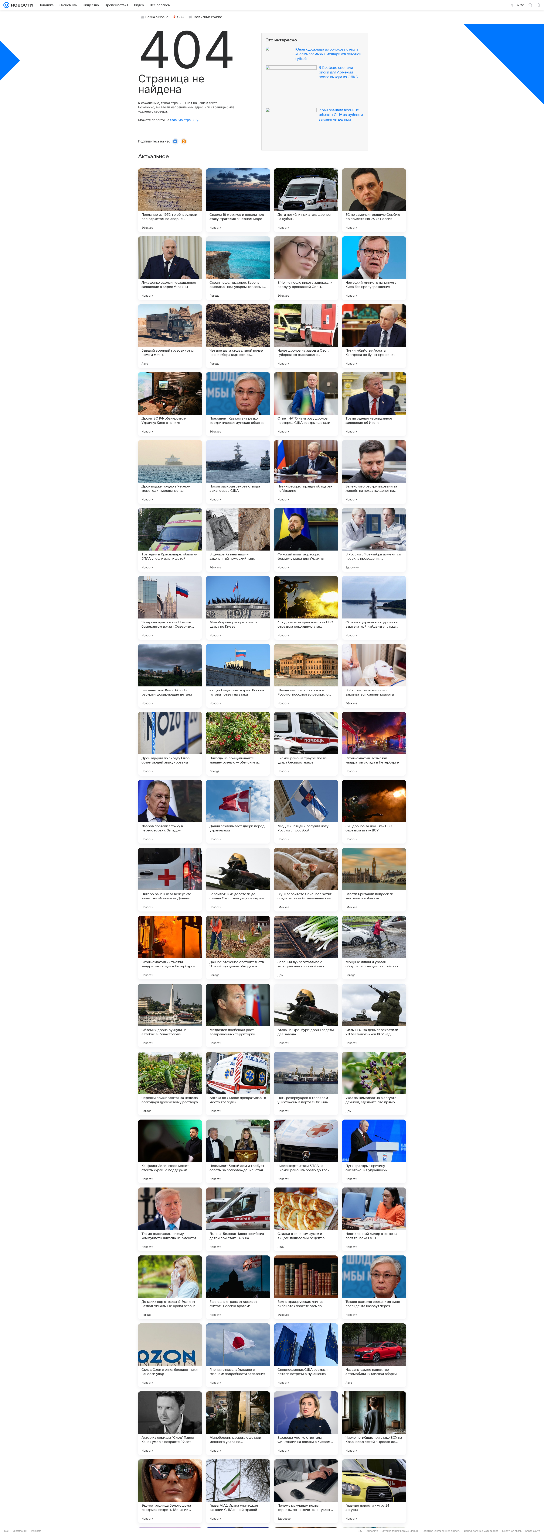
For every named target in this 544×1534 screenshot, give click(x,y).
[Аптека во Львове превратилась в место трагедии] (238, 1083)
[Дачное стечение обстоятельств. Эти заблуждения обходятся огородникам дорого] (238, 947)
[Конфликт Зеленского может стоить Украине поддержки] (170, 1151)
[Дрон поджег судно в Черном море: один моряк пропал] (170, 472)
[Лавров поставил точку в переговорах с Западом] (170, 812)
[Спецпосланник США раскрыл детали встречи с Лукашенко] (306, 1355)
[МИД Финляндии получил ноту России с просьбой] (306, 812)
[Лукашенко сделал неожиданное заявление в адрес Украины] (170, 268)
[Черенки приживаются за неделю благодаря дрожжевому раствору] (170, 1083)
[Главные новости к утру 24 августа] (374, 1491)
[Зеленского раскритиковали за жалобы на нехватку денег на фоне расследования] (374, 472)
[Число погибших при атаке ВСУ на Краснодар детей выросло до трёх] (374, 1423)
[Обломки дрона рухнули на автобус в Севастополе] (170, 1015)
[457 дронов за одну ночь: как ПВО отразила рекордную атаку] (306, 608)
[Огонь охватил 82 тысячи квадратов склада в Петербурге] (374, 744)
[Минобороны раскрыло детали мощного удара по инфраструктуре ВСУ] (238, 1423)
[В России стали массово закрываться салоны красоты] (374, 676)
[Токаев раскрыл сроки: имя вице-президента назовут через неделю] (374, 1287)
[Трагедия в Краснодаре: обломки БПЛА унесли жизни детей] (170, 540)
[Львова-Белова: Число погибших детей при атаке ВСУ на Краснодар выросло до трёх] (238, 1219)
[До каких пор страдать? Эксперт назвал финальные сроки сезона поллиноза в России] (170, 1287)
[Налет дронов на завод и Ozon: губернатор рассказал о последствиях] (306, 336)
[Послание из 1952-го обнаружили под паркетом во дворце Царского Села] (170, 200)
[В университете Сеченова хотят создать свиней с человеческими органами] (306, 879)
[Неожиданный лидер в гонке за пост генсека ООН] (374, 1219)
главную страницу (184, 120)
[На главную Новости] (21, 5)
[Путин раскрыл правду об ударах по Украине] (306, 472)
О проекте (372, 1531)
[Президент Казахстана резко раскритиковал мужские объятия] (238, 404)
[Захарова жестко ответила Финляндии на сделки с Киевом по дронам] (306, 1423)
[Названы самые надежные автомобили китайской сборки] (374, 1355)
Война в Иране (156, 17)
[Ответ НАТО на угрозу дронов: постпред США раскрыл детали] (306, 404)
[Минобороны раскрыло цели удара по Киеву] (238, 608)
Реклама (36, 1531)
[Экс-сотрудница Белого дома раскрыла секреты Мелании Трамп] (170, 1491)
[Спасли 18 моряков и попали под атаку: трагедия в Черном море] (238, 200)
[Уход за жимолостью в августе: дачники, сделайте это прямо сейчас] (374, 1083)
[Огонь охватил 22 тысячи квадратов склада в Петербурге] (170, 947)
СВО (180, 17)
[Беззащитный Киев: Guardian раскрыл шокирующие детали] (170, 676)
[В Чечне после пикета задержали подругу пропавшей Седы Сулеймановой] (306, 268)
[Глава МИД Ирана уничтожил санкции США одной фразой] (238, 1491)
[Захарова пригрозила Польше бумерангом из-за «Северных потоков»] (170, 608)
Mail (6, 1531)
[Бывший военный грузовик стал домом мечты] (170, 336)
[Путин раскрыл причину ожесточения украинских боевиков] (374, 1151)
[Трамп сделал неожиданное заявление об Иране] (374, 404)
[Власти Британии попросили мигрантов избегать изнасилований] (374, 879)
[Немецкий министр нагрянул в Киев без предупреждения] (374, 268)
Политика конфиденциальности (441, 1531)
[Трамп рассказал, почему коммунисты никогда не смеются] (170, 1219)
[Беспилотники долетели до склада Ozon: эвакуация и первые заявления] (238, 879)
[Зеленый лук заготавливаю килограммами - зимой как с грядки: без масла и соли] (306, 947)
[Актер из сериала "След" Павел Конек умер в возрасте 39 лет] (170, 1423)
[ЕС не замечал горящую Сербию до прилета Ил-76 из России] (374, 200)
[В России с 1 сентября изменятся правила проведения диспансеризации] (374, 540)
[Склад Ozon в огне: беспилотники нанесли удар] (170, 1355)
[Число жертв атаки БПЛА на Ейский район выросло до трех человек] (306, 1151)
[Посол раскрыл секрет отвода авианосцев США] (238, 472)
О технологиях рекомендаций (400, 1531)
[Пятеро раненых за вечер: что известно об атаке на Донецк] (170, 879)
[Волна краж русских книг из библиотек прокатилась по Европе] (306, 1287)
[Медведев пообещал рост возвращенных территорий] (238, 1015)
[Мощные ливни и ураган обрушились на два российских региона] (374, 947)
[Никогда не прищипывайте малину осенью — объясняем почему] (238, 744)
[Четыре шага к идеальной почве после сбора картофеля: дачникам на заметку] (238, 336)
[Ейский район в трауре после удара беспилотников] (306, 744)
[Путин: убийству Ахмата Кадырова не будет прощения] (374, 336)
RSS (359, 1531)
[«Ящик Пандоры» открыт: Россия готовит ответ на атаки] (238, 676)
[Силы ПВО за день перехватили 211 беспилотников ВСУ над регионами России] (374, 1015)
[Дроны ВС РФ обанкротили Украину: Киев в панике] (170, 404)
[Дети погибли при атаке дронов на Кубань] (306, 200)
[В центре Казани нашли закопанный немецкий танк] (238, 540)
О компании (20, 1531)
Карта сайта (532, 1531)
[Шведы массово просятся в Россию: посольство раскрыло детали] (306, 676)
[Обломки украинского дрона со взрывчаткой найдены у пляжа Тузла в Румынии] (374, 608)
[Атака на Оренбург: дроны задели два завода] (306, 1015)
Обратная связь (511, 1531)
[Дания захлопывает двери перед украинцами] (238, 812)
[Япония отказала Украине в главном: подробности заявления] (238, 1355)
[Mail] (6, 5)
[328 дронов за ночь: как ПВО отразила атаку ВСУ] (374, 812)
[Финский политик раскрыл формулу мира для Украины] (306, 540)
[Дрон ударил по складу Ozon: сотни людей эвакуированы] (170, 744)
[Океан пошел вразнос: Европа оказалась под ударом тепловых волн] (238, 268)
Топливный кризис (207, 17)
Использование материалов (481, 1531)
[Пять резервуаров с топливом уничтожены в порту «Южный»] (306, 1083)
